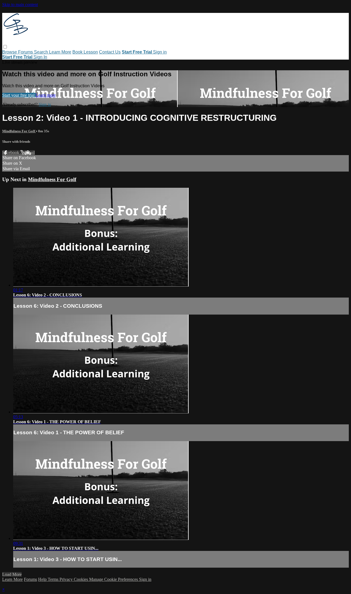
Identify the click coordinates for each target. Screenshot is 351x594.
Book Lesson (85, 52)
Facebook (11, 152)
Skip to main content (20, 4)
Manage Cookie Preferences (114, 579)
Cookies (81, 579)
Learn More (60, 52)
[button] (5, 47)
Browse (10, 52)
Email (30, 152)
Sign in (160, 52)
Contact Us (110, 52)
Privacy (67, 579)
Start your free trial (19, 95)
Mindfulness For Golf (19, 131)
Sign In (40, 57)
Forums (26, 52)
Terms (54, 579)
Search (41, 52)
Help (43, 579)
